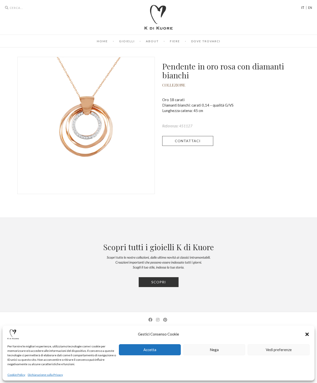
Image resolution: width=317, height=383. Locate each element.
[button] (307, 334)
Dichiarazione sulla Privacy (45, 375)
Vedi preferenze (279, 349)
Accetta (149, 349)
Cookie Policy (16, 375)
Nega (214, 349)
